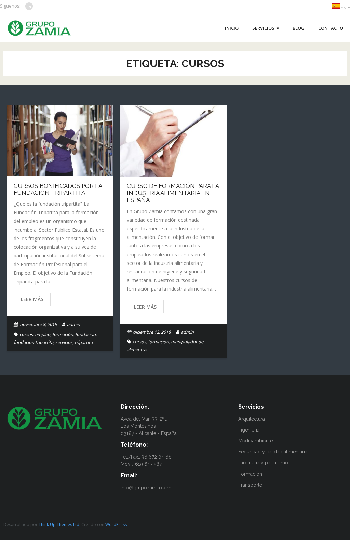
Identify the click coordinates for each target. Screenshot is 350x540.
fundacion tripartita (33, 342)
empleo (42, 334)
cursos (26, 334)
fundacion (85, 334)
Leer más (32, 299)
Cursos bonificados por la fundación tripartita (58, 189)
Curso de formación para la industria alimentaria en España (173, 192)
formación (62, 334)
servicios (63, 342)
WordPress (116, 524)
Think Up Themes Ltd (59, 524)
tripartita (84, 342)
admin (73, 324)
